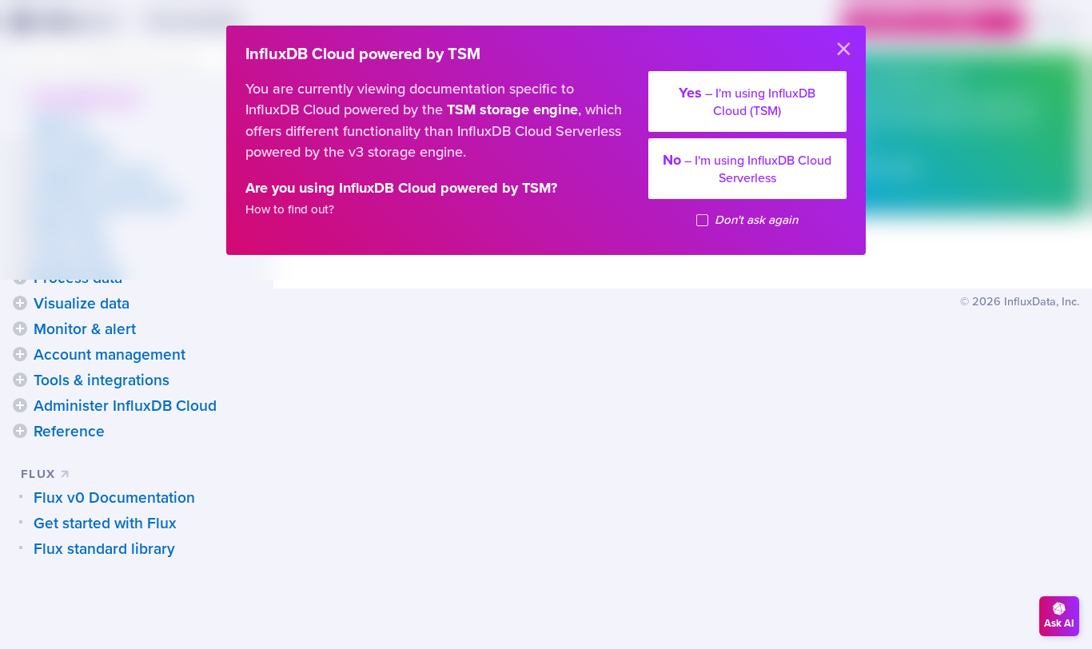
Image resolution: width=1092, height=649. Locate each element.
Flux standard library (104, 549)
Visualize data (82, 303)
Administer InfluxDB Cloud (125, 406)
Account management (109, 354)
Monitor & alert (85, 329)
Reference (69, 431)
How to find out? (289, 209)
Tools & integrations (101, 380)
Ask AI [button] (1059, 623)
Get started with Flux (105, 523)
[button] (20, 303)
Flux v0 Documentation (114, 498)
